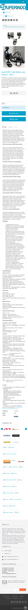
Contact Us (8, 598)
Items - (9, 16)
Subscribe (22, 589)
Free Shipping (6, 107)
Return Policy (6, 596)
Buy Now (15, 119)
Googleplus (11, 20)
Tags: (16, 127)
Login (21, 598)
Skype (14, 20)
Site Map (15, 598)
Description (4, 127)
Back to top (25, 608)
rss (9, 20)
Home (5, 25)
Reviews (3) (10, 127)
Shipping (22, 596)
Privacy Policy (15, 596)
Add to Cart (15, 113)
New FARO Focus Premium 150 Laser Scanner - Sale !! (13, 407)
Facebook (3, 20)
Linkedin (6, 20)
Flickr (17, 20)
